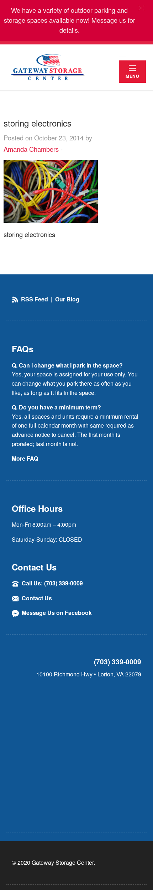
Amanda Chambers (31, 149)
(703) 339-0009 (117, 661)
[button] (141, 8)
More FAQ (25, 458)
